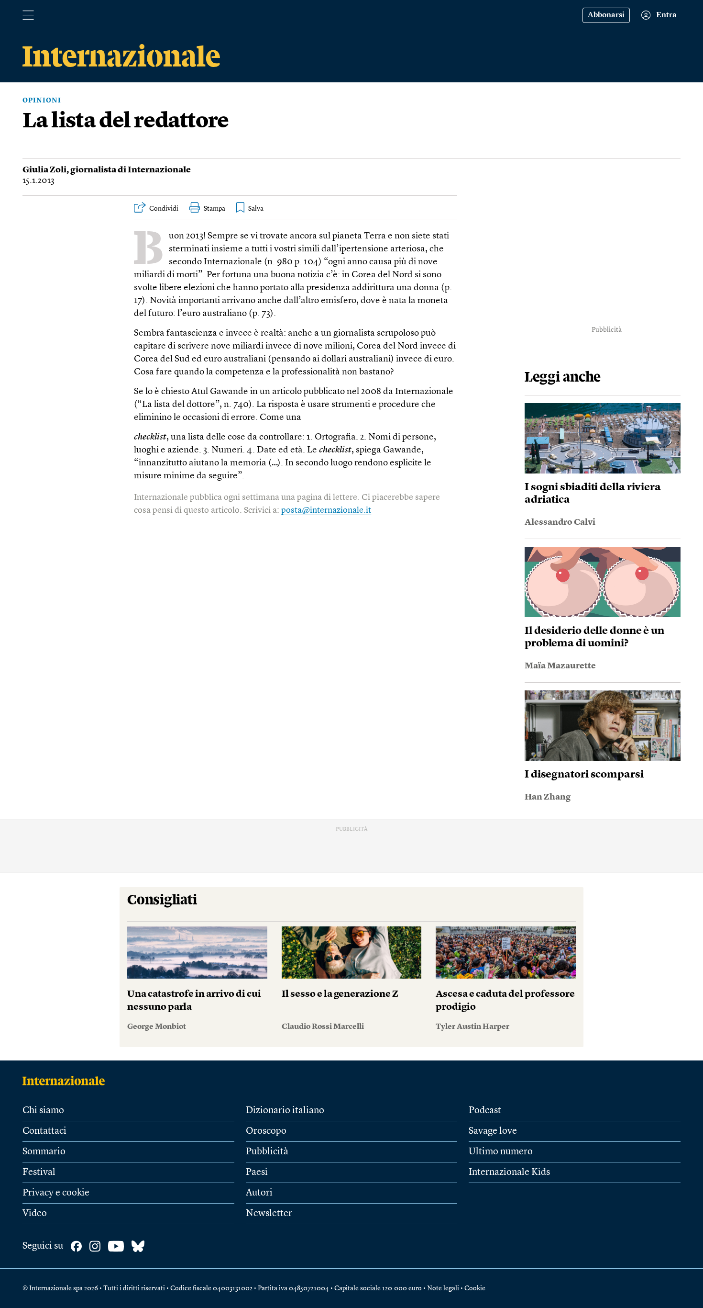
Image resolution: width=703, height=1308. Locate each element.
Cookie (474, 1288)
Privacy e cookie (55, 1193)
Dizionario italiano (285, 1111)
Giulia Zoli (44, 170)
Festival (38, 1172)
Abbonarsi (606, 15)
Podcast (485, 1111)
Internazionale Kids (509, 1172)
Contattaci (44, 1131)
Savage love (493, 1131)
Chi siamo (43, 1111)
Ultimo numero (501, 1152)
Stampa (214, 208)
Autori (259, 1193)
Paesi (257, 1172)
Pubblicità (267, 1152)
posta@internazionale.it (326, 510)
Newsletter (269, 1213)
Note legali (443, 1288)
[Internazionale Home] (66, 1080)
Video (34, 1213)
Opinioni (41, 100)
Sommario (44, 1152)
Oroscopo (266, 1131)
